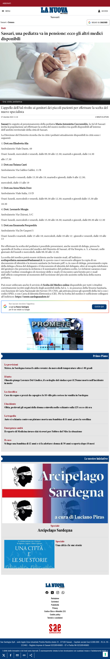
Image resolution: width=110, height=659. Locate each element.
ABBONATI (7, 4)
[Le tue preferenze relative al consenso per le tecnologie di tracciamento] (105, 654)
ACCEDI (105, 11)
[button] (55, 334)
